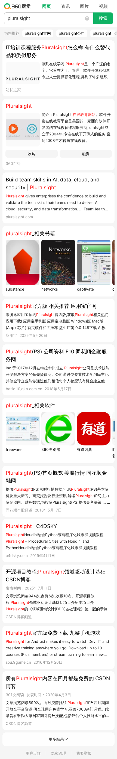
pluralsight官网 (38, 33)
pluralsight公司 (72, 33)
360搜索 (18, 6)
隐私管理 (58, 753)
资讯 (65, 6)
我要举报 (83, 753)
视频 (103, 6)
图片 (84, 6)
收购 (31, 153)
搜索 (103, 18)
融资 (86, 153)
